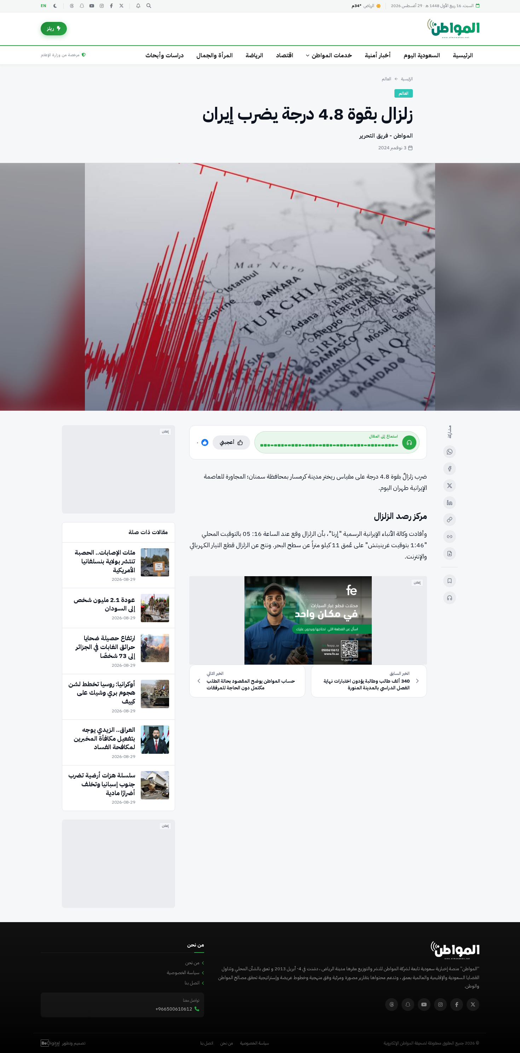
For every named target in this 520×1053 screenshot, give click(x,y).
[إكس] (449, 485)
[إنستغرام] (101, 6)
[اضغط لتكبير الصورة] (260, 287)
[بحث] (148, 6)
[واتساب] (449, 451)
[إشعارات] (138, 6)
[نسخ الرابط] (449, 519)
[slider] (329, 445)
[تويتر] (121, 6)
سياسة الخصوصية (183, 972)
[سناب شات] (81, 6)
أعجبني (227, 442)
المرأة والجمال (214, 55)
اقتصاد (284, 55)
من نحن (192, 962)
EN (43, 6)
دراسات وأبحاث (164, 55)
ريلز (50, 28)
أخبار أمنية (378, 55)
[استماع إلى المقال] (449, 597)
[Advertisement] (118, 469)
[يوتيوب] (91, 6)
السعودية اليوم (422, 55)
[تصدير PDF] (449, 553)
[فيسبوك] (111, 6)
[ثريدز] (71, 6)
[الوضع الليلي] (55, 6)
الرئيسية (463, 55)
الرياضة (254, 55)
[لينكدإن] (449, 502)
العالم (386, 79)
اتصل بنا (192, 982)
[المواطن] (453, 29)
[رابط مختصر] (449, 536)
